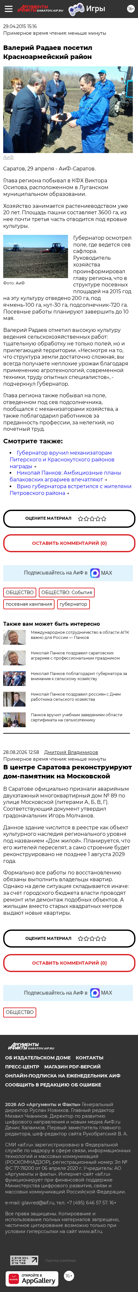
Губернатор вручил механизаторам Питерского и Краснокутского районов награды (62, 459)
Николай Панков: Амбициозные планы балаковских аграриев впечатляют (65, 476)
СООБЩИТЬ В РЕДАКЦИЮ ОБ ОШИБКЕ (53, 1085)
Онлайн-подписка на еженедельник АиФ (62, 1076)
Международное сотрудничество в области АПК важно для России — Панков (80, 635)
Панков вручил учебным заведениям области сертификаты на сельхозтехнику (76, 717)
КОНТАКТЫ (89, 1058)
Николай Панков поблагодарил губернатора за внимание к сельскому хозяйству (79, 676)
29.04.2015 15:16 (20, 26)
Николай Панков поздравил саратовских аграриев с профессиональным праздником (75, 655)
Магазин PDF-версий (72, 1067)
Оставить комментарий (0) (69, 543)
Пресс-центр (22, 1067)
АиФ (8, 157)
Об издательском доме (38, 1058)
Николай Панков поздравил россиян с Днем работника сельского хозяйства (76, 697)
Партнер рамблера (60, 1260)
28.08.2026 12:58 (21, 752)
